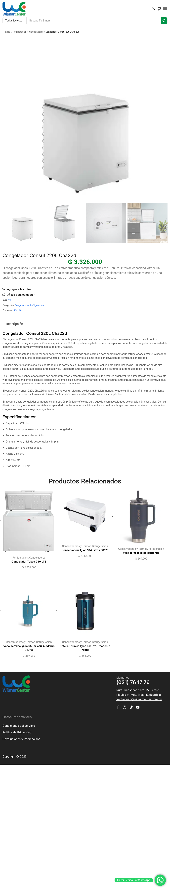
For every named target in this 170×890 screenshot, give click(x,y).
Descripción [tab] (14, 324)
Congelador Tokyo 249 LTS (28, 561)
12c (16, 310)
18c (21, 310)
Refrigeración (20, 31)
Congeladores (36, 31)
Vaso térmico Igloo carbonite (141, 552)
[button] (153, 8)
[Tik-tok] (131, 707)
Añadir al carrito (26, 522)
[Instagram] (124, 707)
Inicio (7, 31)
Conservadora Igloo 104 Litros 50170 (85, 550)
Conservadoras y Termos (76, 546)
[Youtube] (137, 707)
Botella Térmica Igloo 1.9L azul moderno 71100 (85, 648)
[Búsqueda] (164, 20)
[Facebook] (118, 707)
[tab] (14, 324)
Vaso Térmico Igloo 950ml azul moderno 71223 (29, 648)
